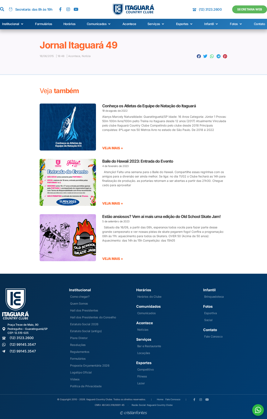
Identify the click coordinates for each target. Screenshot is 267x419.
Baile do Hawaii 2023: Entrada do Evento (137, 161)
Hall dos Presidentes (84, 310)
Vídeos (75, 379)
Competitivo (145, 369)
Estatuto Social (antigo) (86, 331)
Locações (143, 353)
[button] (13, 24)
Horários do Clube (149, 296)
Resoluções (78, 345)
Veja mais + (112, 148)
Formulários (78, 358)
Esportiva (210, 313)
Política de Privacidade (85, 386)
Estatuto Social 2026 (84, 324)
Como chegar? (79, 296)
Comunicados (146, 313)
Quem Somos (79, 303)
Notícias (143, 329)
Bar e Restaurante (149, 346)
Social (208, 320)
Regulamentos (79, 351)
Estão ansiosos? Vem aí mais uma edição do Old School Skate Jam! (161, 216)
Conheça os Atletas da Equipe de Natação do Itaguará (149, 105)
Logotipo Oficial (81, 372)
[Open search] (2, 9)
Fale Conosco (213, 336)
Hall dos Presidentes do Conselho (93, 317)
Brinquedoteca (214, 296)
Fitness (142, 376)
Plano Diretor (78, 338)
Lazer (141, 383)
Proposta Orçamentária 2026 (90, 365)
